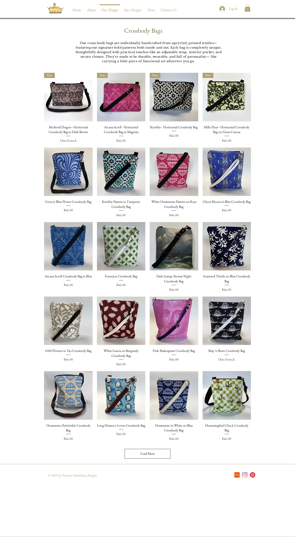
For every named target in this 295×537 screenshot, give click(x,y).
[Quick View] (68, 172)
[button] (247, 7)
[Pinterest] (252, 475)
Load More (147, 453)
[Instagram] (244, 475)
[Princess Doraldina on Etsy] (237, 475)
